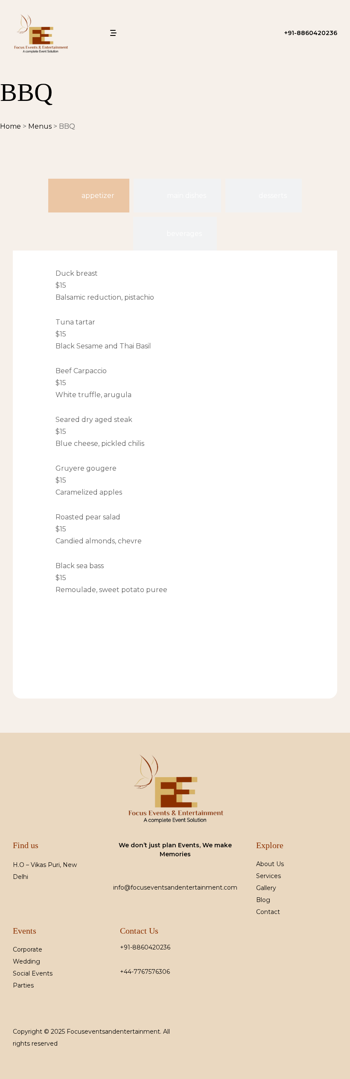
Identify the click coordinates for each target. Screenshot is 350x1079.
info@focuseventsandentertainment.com (175, 887)
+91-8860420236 (145, 947)
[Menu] (114, 33)
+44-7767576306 (145, 972)
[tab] (88, 195)
